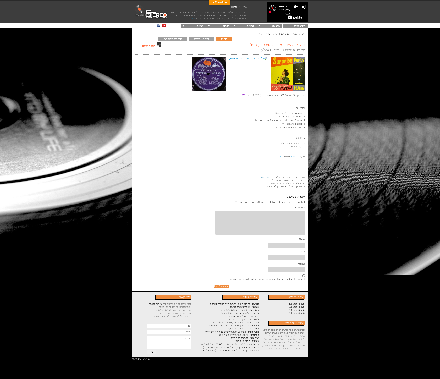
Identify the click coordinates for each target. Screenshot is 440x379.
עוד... (192, 18)
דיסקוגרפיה (201, 39)
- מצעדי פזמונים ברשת (244, 307)
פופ (281, 157)
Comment (299, 207)
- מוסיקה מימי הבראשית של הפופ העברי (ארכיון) (230, 344)
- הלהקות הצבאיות (243, 316)
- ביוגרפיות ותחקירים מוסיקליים (239, 335)
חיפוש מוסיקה (299, 26)
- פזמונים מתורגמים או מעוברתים (238, 310)
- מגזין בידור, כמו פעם (243, 319)
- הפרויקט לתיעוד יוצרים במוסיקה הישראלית (232, 332)
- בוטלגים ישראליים (245, 338)
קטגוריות (250, 26)
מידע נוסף (276, 26)
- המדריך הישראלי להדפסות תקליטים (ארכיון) (231, 347)
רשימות (200, 26)
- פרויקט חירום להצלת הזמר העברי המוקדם (234, 304)
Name (302, 239)
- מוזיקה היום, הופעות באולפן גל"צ (236, 322)
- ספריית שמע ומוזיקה (239, 313)
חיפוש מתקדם (173, 39)
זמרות (293, 157)
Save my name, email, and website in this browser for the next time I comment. (266, 279)
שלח (151, 352)
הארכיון (226, 26)
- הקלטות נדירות (247, 341)
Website (301, 263)
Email (302, 251)
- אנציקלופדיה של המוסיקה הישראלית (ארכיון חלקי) (231, 350)
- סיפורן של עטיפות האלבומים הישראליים (233, 325)
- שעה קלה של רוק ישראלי (242, 328)
